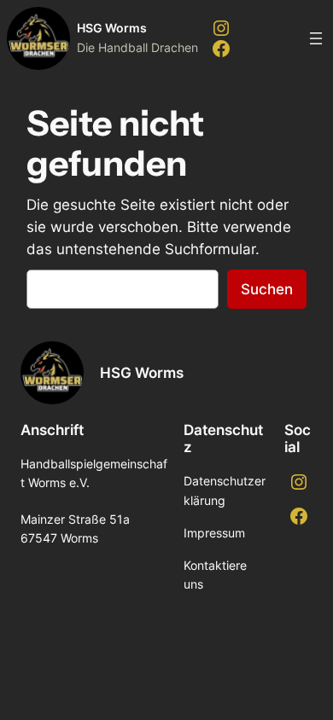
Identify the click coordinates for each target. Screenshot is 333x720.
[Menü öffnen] (316, 38)
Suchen (267, 289)
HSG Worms (112, 27)
